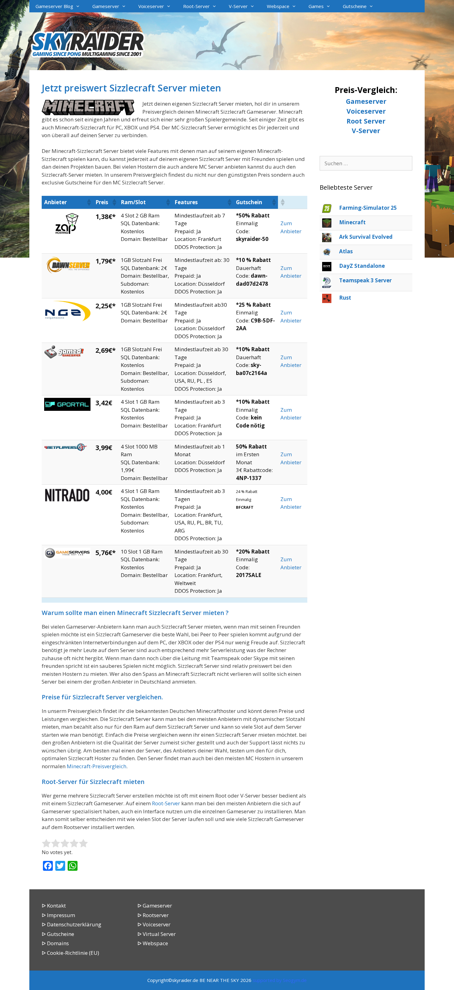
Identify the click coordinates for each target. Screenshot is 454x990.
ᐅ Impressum (58, 915)
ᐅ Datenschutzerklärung (71, 924)
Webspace (278, 6)
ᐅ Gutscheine (58, 933)
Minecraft (352, 222)
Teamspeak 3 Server (365, 280)
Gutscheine (355, 6)
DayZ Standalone (362, 265)
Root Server (366, 120)
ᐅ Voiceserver (153, 924)
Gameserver (105, 6)
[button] (88, 202)
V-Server (238, 6)
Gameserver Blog (54, 6)
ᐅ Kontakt (54, 905)
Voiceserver (151, 6)
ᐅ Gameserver (154, 905)
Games (316, 6)
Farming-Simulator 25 (368, 207)
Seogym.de (295, 980)
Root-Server (196, 6)
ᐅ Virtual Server (156, 933)
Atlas (346, 251)
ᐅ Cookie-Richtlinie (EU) (70, 952)
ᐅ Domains (55, 943)
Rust (345, 297)
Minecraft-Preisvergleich (96, 766)
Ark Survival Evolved (366, 236)
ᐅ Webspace (152, 943)
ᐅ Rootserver (153, 915)
